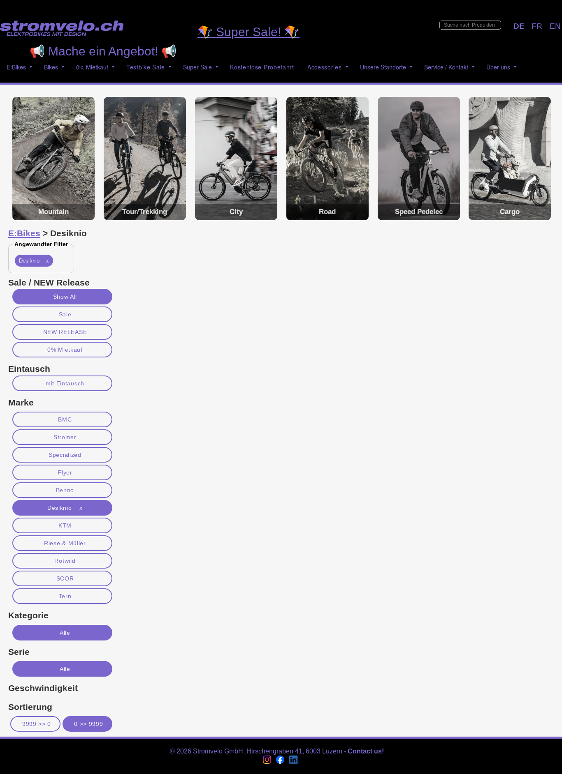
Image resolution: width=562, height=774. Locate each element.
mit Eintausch (65, 383)
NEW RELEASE (65, 332)
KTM (65, 525)
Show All (65, 296)
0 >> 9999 (88, 724)
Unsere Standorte (383, 67)
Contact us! (366, 751)
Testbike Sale (145, 67)
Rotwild (64, 560)
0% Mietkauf (65, 349)
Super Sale (197, 67)
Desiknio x (34, 261)
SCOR (65, 578)
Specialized (65, 455)
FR (537, 26)
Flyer (65, 472)
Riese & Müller (65, 543)
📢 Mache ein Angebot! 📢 (103, 51)
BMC (65, 419)
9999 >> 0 (36, 724)
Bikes (51, 67)
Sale (65, 314)
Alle (65, 632)
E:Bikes (16, 67)
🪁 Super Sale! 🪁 (248, 32)
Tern (65, 596)
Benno (65, 490)
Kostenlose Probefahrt (262, 67)
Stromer (65, 437)
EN (555, 26)
